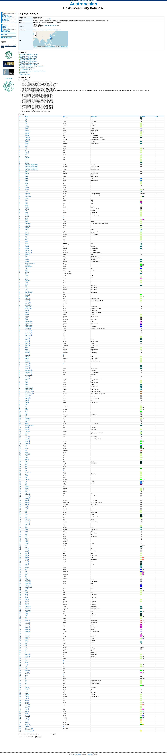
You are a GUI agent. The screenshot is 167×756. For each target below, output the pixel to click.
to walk (27, 128)
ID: (19, 116)
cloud (26, 479)
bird (26, 406)
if (25, 685)
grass (26, 452)
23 (19, 182)
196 (20, 694)
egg (26, 407)
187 (20, 668)
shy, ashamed (28, 585)
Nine (26, 720)
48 (19, 246)
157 (20, 562)
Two (26, 700)
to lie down (27, 250)
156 (20, 557)
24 (19, 183)
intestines (27, 157)
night (26, 613)
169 (20, 618)
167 (20, 613)
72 (19, 310)
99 (19, 409)
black (26, 527)
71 (19, 304)
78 (19, 330)
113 (20, 441)
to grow (27, 364)
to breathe (27, 193)
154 (20, 548)
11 (19, 148)
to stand (27, 259)
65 (19, 285)
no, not (26, 689)
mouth (26, 198)
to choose (27, 360)
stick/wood (27, 337)
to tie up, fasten (28, 291)
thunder (27, 486)
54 (19, 265)
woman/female (28, 266)
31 (19, 200)
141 (20, 510)
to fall (26, 400)
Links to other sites (7, 16)
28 (19, 193)
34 (19, 210)
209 (20, 728)
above (26, 638)
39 (19, 225)
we (26, 665)
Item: (64, 116)
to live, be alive (28, 324)
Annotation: (94, 116)
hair (26, 187)
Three (26, 705)
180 (20, 650)
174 (20, 635)
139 (20, 504)
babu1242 (48, 19)
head (26, 183)
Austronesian (85, 0)
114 (20, 445)
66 (19, 291)
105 (20, 421)
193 (20, 685)
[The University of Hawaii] (8, 55)
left (26, 119)
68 (19, 296)
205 (20, 720)
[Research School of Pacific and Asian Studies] (8, 64)
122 (20, 459)
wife (26, 273)
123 (20, 461)
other (26, 674)
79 (19, 337)
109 (20, 431)
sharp (26, 347)
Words (4, 26)
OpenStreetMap (64, 46)
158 (20, 566)
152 (20, 545)
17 (19, 159)
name (26, 282)
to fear (26, 175)
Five (26, 711)
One (26, 698)
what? (26, 670)
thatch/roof (27, 280)
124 (20, 464)
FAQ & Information (6, 18)
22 (19, 175)
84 (19, 356)
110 (20, 433)
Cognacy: (142, 116)
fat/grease (27, 420)
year (26, 618)
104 (20, 420)
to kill (26, 318)
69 (19, 298)
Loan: (157, 116)
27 (19, 191)
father (26, 277)
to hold (26, 377)
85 (19, 360)
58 (19, 273)
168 (20, 616)
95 (19, 400)
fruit (26, 450)
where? (27, 654)
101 (20, 413)
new (26, 590)
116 (20, 448)
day (26, 616)
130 (20, 477)
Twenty (27, 724)
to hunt (26, 298)
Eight (26, 718)
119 (20, 454)
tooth (26, 200)
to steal (27, 314)
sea (26, 464)
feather (27, 409)
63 (19, 282)
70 (19, 303)
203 (20, 715)
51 (19, 256)
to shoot (27, 303)
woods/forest (28, 472)
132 (20, 481)
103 (20, 418)
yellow (26, 538)
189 (20, 672)
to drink (27, 227)
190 (20, 674)
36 (19, 217)
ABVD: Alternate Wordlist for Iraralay (28, 56)
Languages (5, 25)
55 (19, 266)
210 (20, 730)
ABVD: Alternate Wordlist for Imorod (28, 59)
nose (26, 191)
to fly (26, 413)
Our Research (5, 20)
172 (20, 629)
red (26, 534)
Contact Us (5, 19)
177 (20, 643)
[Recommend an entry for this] (63, 218)
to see (26, 241)
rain (26, 484)
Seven (26, 715)
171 (20, 624)
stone (26, 455)
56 (19, 268)
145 (20, 524)
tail (26, 421)
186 (20, 666)
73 (19, 314)
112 (20, 436)
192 (20, 680)
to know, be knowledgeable (31, 164)
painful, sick (28, 579)
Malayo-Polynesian (44, 30)
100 (20, 411)
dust (26, 148)
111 (20, 434)
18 (19, 161)
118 (20, 452)
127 (20, 472)
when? (26, 620)
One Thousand (28, 731)
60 (19, 277)
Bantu (95, 0)
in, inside (27, 635)
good (26, 592)
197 (20, 698)
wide (26, 569)
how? (26, 687)
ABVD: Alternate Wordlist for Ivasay (28, 61)
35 (19, 214)
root (26, 447)
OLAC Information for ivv (26, 69)
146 (20, 526)
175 (20, 638)
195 (20, 689)
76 (19, 324)
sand (26, 457)
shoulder (27, 162)
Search (4, 27)
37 (19, 219)
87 (19, 366)
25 (19, 185)
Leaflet (35, 46)
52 (19, 259)
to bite (26, 229)
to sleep (27, 246)
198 (20, 700)
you (26, 666)
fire (26, 517)
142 (20, 514)
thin (26, 557)
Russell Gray (90, 754)
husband (27, 271)
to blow (27, 493)
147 (20, 527)
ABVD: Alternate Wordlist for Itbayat (28, 57)
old (26, 589)
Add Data (4, 34)
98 (19, 407)
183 (20, 660)
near (26, 647)
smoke (26, 524)
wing (26, 411)
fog (26, 481)
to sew (26, 295)
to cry (26, 210)
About (3, 14)
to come (27, 133)
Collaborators (5, 15)
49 (19, 250)
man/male (27, 265)
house (26, 278)
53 (19, 263)
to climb (27, 629)
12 (19, 150)
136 (20, 491)
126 (20, 470)
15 (19, 155)
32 (19, 205)
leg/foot (27, 126)
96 (19, 404)
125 (20, 468)
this (26, 643)
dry (26, 507)
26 (19, 187)
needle (27, 296)
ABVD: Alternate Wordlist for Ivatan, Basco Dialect (31, 66)
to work (27, 354)
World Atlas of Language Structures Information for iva (32, 71)
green (26, 543)
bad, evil (27, 599)
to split (26, 339)
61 (19, 278)
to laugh (27, 207)
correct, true (28, 606)
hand (26, 118)
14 (19, 154)
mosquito (27, 431)
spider (26, 433)
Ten (26, 722)
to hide (26, 625)
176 (20, 642)
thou (26, 660)
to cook (27, 225)
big (26, 546)
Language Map (6, 31)
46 (19, 241)
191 (20, 676)
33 (19, 207)
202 (20, 713)
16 (19, 157)
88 (19, 370)
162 (20, 588)
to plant (27, 356)
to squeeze (27, 370)
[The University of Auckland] (8, 47)
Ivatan (59, 30)
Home (3, 12)
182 (20, 658)
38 (19, 223)
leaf (26, 445)
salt (26, 468)
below (26, 642)
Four (26, 709)
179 (20, 647)
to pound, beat (28, 391)
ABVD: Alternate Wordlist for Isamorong (29, 62)
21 (19, 171)
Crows (91, 0)
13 (19, 152)
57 (19, 271)
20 (19, 164)
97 (19, 406)
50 (19, 254)
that (26, 645)
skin (26, 150)
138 (20, 500)
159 (20, 569)
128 (20, 473)
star (26, 477)
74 (19, 318)
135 (20, 490)
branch (27, 441)
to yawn (27, 243)
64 (19, 284)
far (25, 650)
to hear (27, 238)
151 (20, 543)
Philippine (51, 30)
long (26, 553)
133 (20, 484)
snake (26, 423)
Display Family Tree (7, 37)
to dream (27, 254)
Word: (26, 116)
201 (20, 711)
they (26, 668)
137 (20, 493)
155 (20, 553)
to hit (26, 310)
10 (19, 145)
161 (20, 585)
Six (26, 713)
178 (20, 645)
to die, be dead (28, 321)
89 (19, 376)
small (26, 545)
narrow (27, 566)
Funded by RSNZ (8, 78)
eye (26, 239)
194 (20, 687)
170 (20, 620)
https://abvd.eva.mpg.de (75, 0)
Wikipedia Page (24, 72)
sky (26, 473)
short (26, 549)
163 (20, 590)
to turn (26, 137)
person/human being (30, 263)
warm (26, 500)
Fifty (26, 726)
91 (19, 384)
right (26, 123)
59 (19, 275)
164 (20, 592)
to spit (26, 217)
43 (19, 236)
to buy (26, 384)
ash (26, 526)
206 (20, 722)
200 (20, 709)
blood (26, 182)
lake (26, 470)
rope (26, 285)
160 (20, 579)
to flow (26, 461)
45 (19, 239)
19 (19, 162)
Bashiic (56, 30)
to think (27, 171)
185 (20, 664)
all (25, 676)
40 (19, 227)
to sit (26, 256)
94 (19, 396)
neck (26, 185)
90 (19, 381)
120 (20, 455)
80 (19, 339)
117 (20, 450)
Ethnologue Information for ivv (27, 67)
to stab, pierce (28, 304)
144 (20, 519)
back (26, 152)
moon (26, 475)
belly (26, 154)
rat (25, 416)
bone (26, 155)
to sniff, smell (28, 196)
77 (19, 328)
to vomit (27, 214)
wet (26, 510)
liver (26, 159)
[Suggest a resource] (25, 74)
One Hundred (28, 728)
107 (20, 425)
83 (19, 354)
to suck (27, 232)
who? (26, 672)
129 (20, 475)
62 (19, 280)
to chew (27, 223)
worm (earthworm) (29, 425)
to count (27, 694)
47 (19, 243)
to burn (27, 520)
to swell (27, 366)
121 (20, 457)
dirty (26, 145)
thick (26, 562)
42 (19, 232)
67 (19, 294)
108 (20, 427)
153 (20, 546)
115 (20, 447)
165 (20, 599)
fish (26, 434)
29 (19, 196)
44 (19, 238)
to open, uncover (29, 387)
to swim (27, 141)
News (3, 22)
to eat (26, 219)
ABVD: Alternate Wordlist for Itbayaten (29, 54)
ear (26, 236)
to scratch (27, 328)
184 (20, 662)
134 (20, 486)
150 (20, 538)
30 (19, 198)
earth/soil (27, 454)
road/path (27, 132)
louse (26, 427)
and (26, 680)
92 (19, 387)
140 (20, 506)
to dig (26, 381)
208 (20, 726)
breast (26, 161)
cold (26, 504)
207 (20, 724)
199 (20, 704)
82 (19, 351)
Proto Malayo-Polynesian (51, 25)
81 (19, 347)
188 (20, 670)
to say (26, 284)
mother (27, 275)
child (26, 268)
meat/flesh (27, 418)
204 (20, 717)
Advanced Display (6, 28)
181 (20, 654)
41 (19, 229)
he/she (26, 662)
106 (20, 423)
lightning (27, 490)
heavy (26, 514)
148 (20, 531)
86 (19, 363)
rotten (26, 437)
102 (20, 416)
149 (20, 534)
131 (20, 479)
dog (26, 404)
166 (20, 606)
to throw (27, 396)
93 (19, 391)
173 (20, 633)
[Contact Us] (93, 754)
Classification (5, 30)
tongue (27, 205)
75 (19, 321)
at (25, 633)
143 (20, 517)
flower (26, 448)
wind (26, 491)
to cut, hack (28, 331)
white (26, 531)
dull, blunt (27, 351)
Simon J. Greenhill (77, 754)
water (26, 459)
